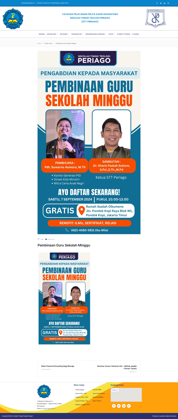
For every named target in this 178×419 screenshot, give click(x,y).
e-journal (135, 34)
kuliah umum (51, 239)
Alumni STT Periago (123, 34)
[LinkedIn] (164, 3)
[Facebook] (157, 3)
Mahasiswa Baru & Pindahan (95, 34)
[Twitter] (160, 3)
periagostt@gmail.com (48, 408)
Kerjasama (63, 34)
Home (39, 43)
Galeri (111, 34)
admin (42, 239)
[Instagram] (168, 3)
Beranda (42, 34)
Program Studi (76, 34)
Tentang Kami (51, 34)
